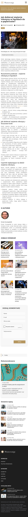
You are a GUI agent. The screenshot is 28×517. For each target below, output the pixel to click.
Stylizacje (3, 478)
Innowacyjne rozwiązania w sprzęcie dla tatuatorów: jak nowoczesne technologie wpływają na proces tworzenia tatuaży (21, 296)
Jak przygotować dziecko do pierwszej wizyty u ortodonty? (6, 292)
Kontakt (3, 461)
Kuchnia (3, 474)
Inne (3, 28)
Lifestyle (3, 476)
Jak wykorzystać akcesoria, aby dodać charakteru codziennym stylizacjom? (16, 413)
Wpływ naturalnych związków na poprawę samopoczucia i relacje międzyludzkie (15, 426)
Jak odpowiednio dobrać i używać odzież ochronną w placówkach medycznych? (17, 496)
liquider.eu (20, 106)
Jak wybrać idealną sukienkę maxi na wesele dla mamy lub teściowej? (16, 440)
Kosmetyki (3, 471)
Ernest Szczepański (8, 25)
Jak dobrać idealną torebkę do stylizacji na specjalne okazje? (16, 407)
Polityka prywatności (6, 463)
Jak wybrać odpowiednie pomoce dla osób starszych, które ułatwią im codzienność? (20, 274)
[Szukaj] (2, 355)
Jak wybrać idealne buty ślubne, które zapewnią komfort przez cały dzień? (16, 419)
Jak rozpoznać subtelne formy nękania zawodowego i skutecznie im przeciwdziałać (16, 433)
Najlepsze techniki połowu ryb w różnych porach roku (15, 491)
